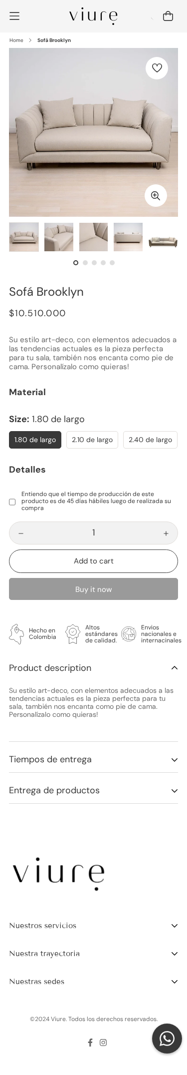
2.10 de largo (92, 439)
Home (16, 40)
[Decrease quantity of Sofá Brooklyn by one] (20, 533)
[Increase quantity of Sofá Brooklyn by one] (166, 533)
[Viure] (93, 16)
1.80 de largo (35, 439)
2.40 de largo (150, 439)
